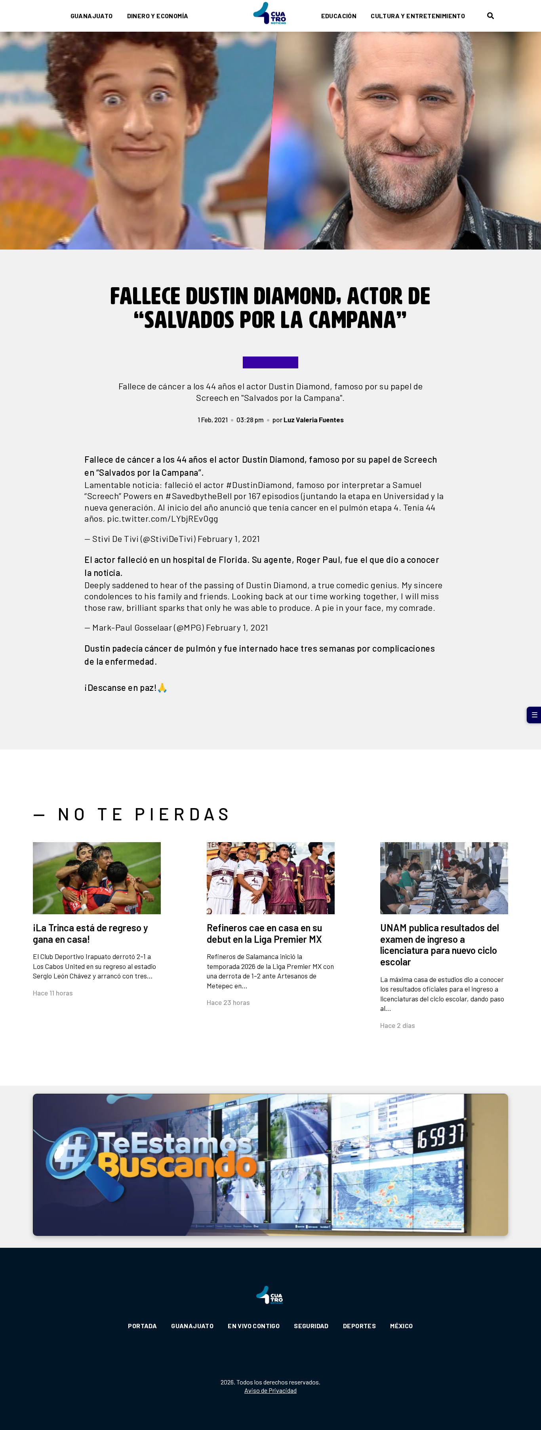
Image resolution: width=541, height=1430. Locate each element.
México (401, 1325)
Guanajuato (91, 15)
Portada (142, 1325)
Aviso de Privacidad (270, 1390)
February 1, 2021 (229, 538)
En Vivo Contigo (254, 1325)
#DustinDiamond (259, 484)
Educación (339, 15)
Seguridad (311, 1325)
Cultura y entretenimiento (418, 15)
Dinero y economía (158, 15)
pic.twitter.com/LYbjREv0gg (162, 518)
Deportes (359, 1325)
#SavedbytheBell (198, 495)
